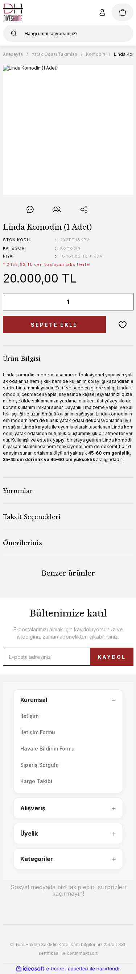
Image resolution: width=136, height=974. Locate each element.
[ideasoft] (30, 968)
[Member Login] (102, 12)
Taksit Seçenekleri (32, 517)
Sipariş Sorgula (39, 765)
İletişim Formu (37, 732)
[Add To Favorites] (122, 324)
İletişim (29, 716)
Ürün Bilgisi (22, 358)
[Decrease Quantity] (13, 301)
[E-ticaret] (67, 969)
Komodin (70, 248)
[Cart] (122, 12)
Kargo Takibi (36, 781)
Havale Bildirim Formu (47, 748)
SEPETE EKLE (54, 325)
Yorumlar (18, 490)
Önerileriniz (22, 543)
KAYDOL (112, 657)
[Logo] (13, 12)
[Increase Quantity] (123, 301)
